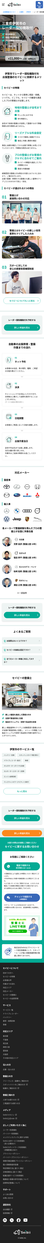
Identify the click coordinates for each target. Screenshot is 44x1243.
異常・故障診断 (9, 1021)
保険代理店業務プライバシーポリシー (17, 1161)
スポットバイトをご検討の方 (14, 1084)
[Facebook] (19, 1221)
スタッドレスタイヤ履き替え (28, 755)
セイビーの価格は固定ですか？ (17, 649)
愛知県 (5, 1050)
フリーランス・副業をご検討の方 (16, 1081)
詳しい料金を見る (22, 327)
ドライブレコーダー (10, 1013)
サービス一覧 (8, 1010)
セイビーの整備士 (10, 995)
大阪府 (5, 1054)
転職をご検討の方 (10, 1088)
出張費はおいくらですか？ (15, 640)
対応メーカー (8, 991)
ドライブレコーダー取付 (12, 760)
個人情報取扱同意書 (10, 1164)
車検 (26, 760)
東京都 (5, 1036)
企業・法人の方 (9, 1069)
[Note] (5, 1221)
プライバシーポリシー (11, 1153)
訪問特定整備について (11, 1183)
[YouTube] (25, 1221)
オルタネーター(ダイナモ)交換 (14, 766)
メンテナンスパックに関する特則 (16, 1137)
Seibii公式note (9, 1118)
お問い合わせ (8, 1198)
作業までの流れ (9, 984)
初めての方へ (8, 973)
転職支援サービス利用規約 (13, 1175)
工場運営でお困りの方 (11, 1103)
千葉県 (5, 1039)
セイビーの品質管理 (10, 998)
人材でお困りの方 (10, 1099)
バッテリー (7, 1017)
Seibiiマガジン (8, 1115)
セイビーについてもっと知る (22, 300)
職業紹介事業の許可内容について (16, 1179)
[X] (12, 1221)
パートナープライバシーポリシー (15, 1157)
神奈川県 (6, 1047)
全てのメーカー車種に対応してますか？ (19, 660)
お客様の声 (7, 980)
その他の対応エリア (10, 1058)
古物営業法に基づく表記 (12, 1172)
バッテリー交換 (9, 755)
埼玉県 (5, 1043)
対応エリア (7, 987)
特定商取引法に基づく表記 (13, 1168)
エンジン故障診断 (10, 777)
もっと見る (22, 791)
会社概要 (6, 1209)
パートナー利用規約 (10, 1133)
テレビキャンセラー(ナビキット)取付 (16, 782)
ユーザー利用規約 (10, 1130)
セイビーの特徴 (9, 976)
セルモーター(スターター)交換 (14, 771)
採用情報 (6, 1213)
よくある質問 (8, 1194)
